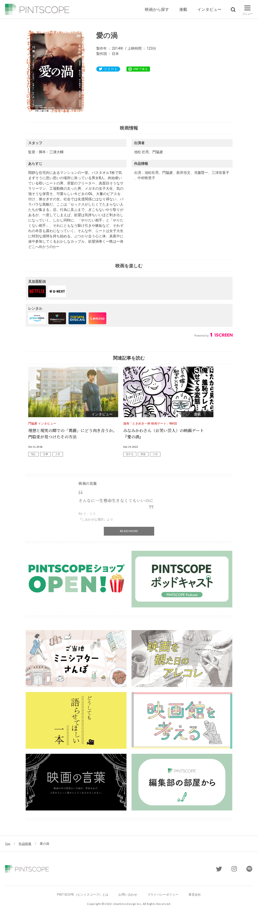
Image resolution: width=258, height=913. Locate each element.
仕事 (45, 454)
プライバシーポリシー (163, 894)
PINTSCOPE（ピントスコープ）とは (82, 894)
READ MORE (129, 531)
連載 (183, 9)
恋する (130, 454)
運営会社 (194, 894)
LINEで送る (140, 69)
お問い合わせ (127, 894)
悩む (33, 454)
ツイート (111, 69)
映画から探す (157, 9)
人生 (57, 454)
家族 (143, 454)
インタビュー (209, 9)
